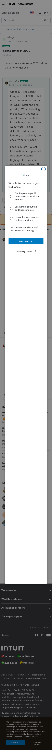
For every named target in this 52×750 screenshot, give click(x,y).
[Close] (43, 169)
